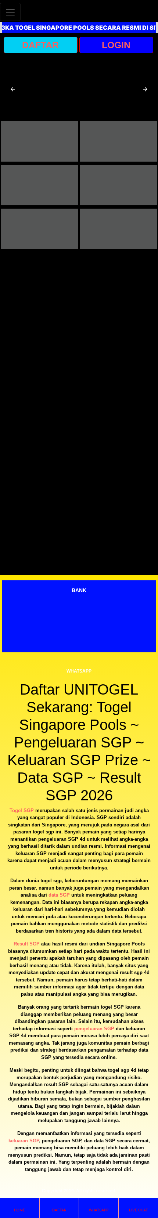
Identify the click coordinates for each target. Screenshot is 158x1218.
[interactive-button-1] (39, 141)
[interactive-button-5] (39, 229)
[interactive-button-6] (118, 229)
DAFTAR (40, 45)
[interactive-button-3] (39, 185)
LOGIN (116, 45)
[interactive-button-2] (118, 141)
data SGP (59, 895)
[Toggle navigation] (10, 12)
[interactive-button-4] (118, 185)
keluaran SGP (23, 1140)
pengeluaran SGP (94, 1028)
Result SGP (27, 944)
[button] (13, 89)
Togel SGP (22, 810)
